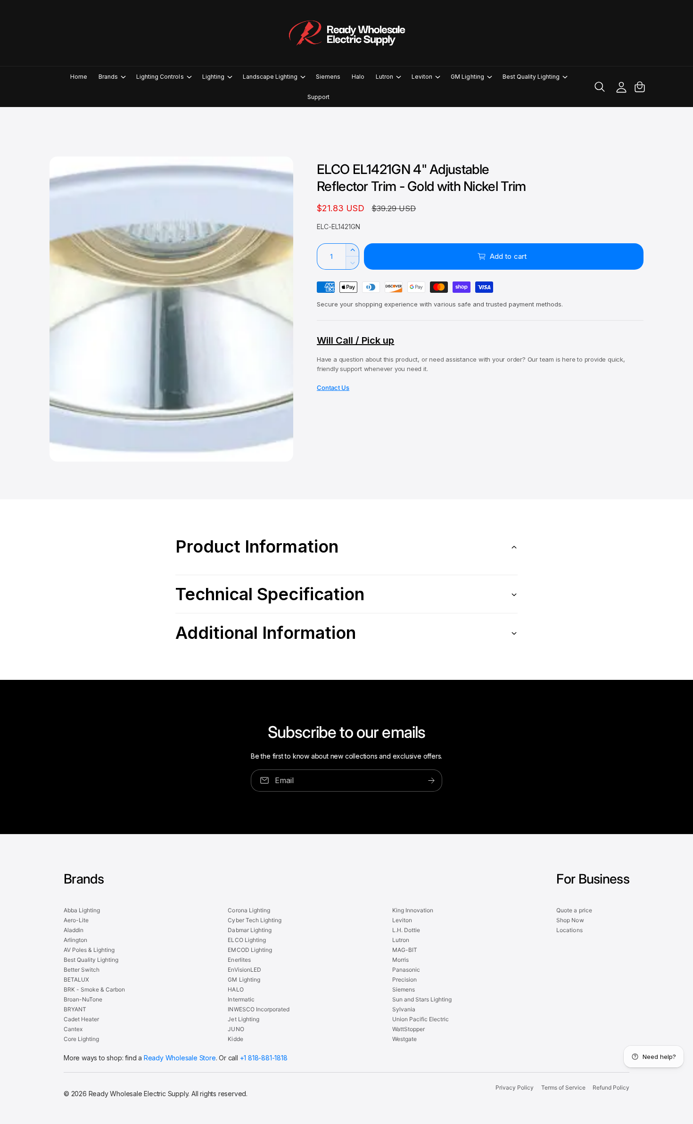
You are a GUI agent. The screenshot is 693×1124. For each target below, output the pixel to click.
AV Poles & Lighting (89, 949)
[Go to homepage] (346, 33)
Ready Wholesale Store (180, 1058)
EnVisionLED (244, 969)
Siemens (403, 989)
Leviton (422, 76)
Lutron (384, 76)
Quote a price (574, 910)
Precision (404, 979)
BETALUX (76, 979)
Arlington (75, 939)
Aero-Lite (76, 920)
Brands (108, 76)
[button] (112, 76)
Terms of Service (563, 1087)
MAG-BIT (404, 949)
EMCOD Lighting (250, 949)
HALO (235, 989)
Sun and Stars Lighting (422, 999)
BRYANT (75, 1009)
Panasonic (406, 969)
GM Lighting (467, 76)
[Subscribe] (431, 780)
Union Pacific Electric (420, 1019)
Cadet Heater (81, 1019)
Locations (569, 930)
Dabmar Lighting (249, 930)
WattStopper (408, 1029)
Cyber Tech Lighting (254, 920)
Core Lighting (81, 1038)
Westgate (404, 1038)
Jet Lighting (243, 1019)
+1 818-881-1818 (264, 1058)
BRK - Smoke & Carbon (94, 989)
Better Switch (81, 969)
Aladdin (73, 930)
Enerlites (239, 959)
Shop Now (570, 920)
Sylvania (403, 1009)
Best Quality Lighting (531, 76)
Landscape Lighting (270, 76)
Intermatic (241, 999)
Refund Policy (611, 1087)
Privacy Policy (514, 1087)
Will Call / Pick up (355, 340)
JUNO (236, 1029)
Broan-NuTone (83, 999)
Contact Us (333, 387)
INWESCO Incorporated (258, 1009)
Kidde (235, 1038)
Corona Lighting (249, 910)
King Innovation (412, 910)
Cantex (73, 1029)
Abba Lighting (82, 910)
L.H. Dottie (406, 930)
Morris (400, 959)
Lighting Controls (159, 76)
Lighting (213, 76)
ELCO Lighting (246, 939)
